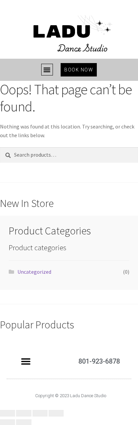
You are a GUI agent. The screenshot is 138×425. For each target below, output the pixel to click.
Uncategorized (34, 271)
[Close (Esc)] (7, 413)
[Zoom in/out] (56, 413)
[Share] (23, 413)
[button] (47, 69)
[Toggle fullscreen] (40, 413)
